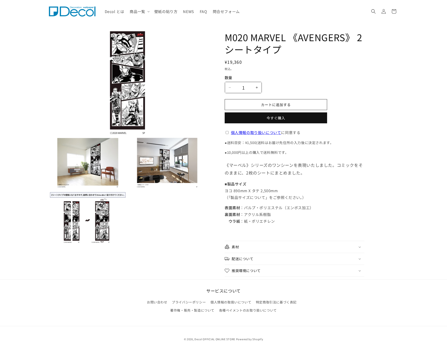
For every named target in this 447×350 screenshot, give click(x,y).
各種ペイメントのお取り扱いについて (248, 310)
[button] (139, 11)
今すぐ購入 (276, 117)
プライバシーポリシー (189, 302)
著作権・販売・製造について (192, 310)
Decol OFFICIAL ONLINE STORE (214, 339)
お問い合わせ (157, 302)
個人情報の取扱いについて (230, 302)
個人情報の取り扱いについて (256, 132)
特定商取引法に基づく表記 (276, 302)
